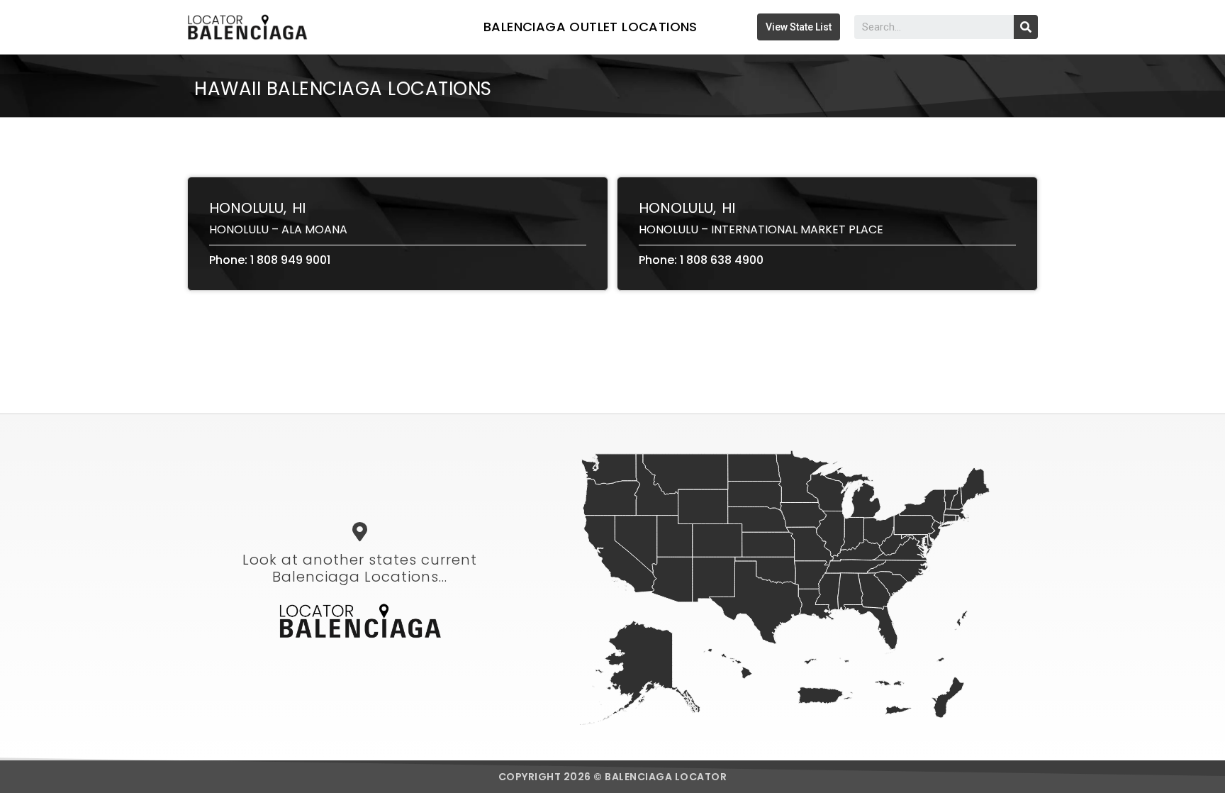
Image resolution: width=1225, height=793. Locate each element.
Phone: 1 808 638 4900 (701, 260)
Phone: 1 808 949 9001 (269, 260)
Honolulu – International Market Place (761, 229)
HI (299, 208)
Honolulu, (247, 208)
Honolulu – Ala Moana (278, 229)
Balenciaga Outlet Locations (590, 26)
